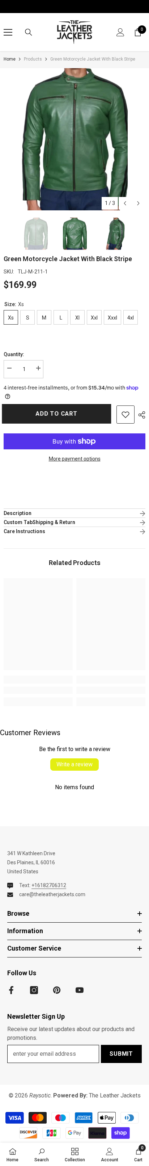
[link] (38, 690)
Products (33, 59)
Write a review (74, 764)
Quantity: (14, 354)
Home (10, 59)
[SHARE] (140, 415)
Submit (121, 1053)
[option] (74, 139)
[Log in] (120, 32)
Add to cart (57, 413)
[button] (125, 203)
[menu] (8, 32)
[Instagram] (34, 990)
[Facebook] (11, 990)
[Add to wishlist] (125, 414)
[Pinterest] (56, 990)
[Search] (28, 32)
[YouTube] (79, 990)
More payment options (75, 459)
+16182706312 (48, 885)
